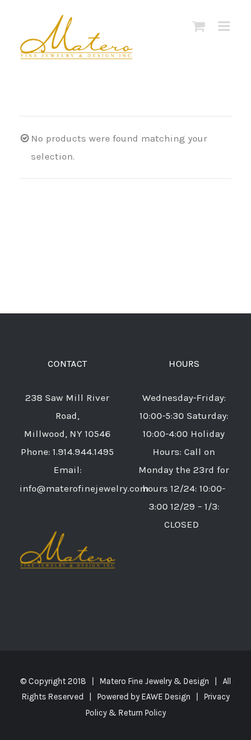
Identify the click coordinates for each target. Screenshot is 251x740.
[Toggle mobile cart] (198, 26)
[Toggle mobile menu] (225, 26)
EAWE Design (166, 696)
